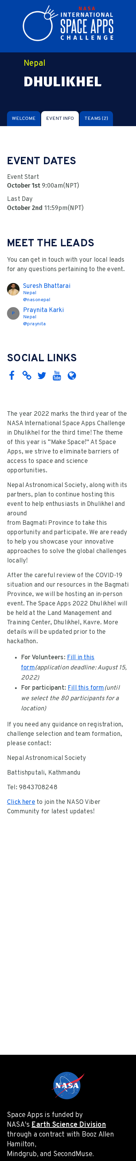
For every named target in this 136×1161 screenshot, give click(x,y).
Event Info (60, 119)
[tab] (23, 118)
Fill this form (86, 688)
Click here (21, 802)
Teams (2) (96, 119)
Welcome (24, 119)
